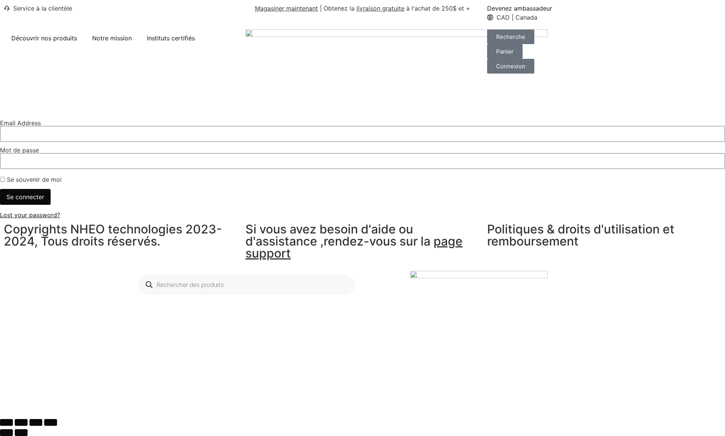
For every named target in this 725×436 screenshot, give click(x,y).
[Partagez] (35, 422)
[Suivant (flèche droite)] (21, 432)
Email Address (20, 123)
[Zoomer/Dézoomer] (6, 422)
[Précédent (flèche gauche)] (6, 432)
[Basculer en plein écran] (21, 422)
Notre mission (112, 38)
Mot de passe (19, 150)
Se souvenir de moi (33, 180)
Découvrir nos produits (44, 38)
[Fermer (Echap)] (50, 422)
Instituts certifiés (171, 38)
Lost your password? (30, 215)
